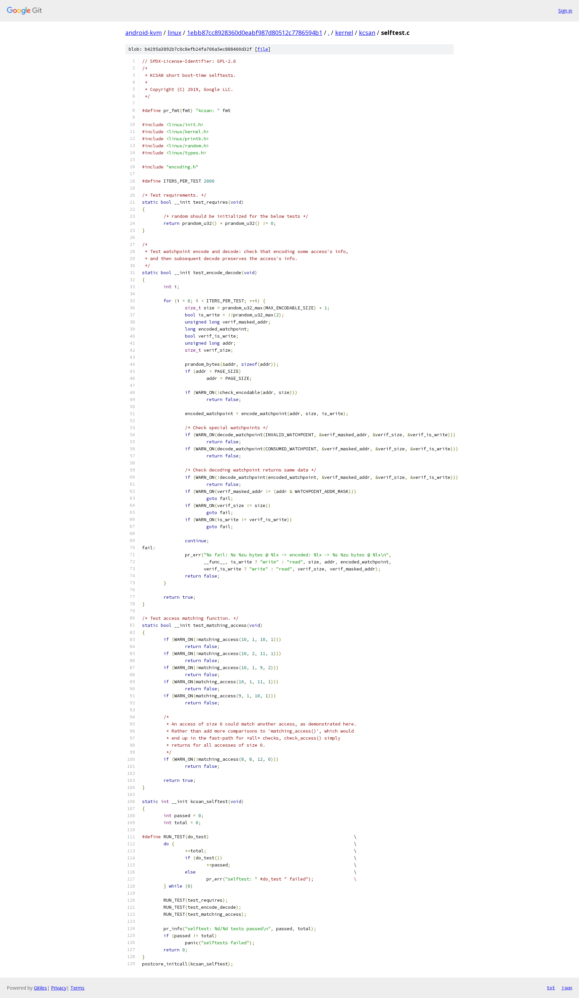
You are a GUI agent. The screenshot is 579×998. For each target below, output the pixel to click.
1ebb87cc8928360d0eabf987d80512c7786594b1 (254, 33)
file (262, 49)
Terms (77, 988)
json (567, 988)
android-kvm (143, 33)
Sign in (565, 10)
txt (551, 988)
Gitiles (40, 988)
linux (174, 33)
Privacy (58, 988)
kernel (344, 33)
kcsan (367, 33)
